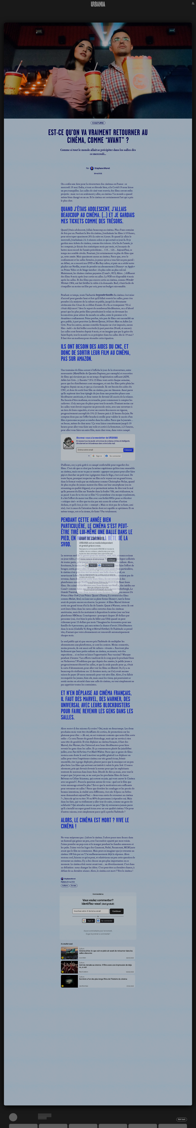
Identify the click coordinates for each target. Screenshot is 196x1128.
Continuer (113, 560)
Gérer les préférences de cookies (98, 590)
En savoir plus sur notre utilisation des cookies (98, 593)
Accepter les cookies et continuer (98, 585)
